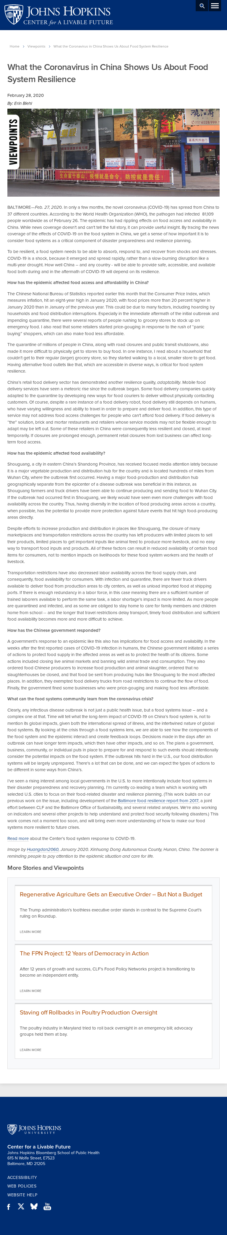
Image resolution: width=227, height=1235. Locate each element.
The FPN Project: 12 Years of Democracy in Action (84, 953)
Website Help (22, 1195)
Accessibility (22, 1177)
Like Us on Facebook (10, 1207)
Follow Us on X (23, 1207)
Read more (18, 838)
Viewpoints (36, 46)
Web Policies (21, 1186)
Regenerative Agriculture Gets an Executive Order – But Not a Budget (111, 894)
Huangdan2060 (43, 849)
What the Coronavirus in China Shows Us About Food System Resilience (110, 46)
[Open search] (202, 5)
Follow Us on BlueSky (36, 1207)
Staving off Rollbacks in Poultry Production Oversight (88, 1012)
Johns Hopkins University (34, 1129)
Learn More (30, 932)
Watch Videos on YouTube (49, 1207)
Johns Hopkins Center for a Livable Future (60, 15)
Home (15, 46)
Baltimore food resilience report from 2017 (158, 800)
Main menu (215, 5)
